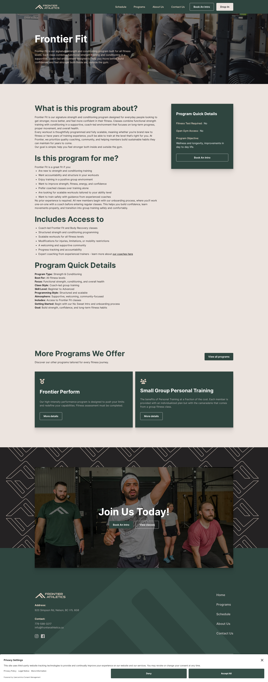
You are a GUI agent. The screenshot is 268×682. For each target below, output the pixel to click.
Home (220, 595)
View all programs (219, 356)
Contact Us (178, 6)
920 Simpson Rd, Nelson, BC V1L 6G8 (57, 610)
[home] (47, 6)
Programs (139, 6)
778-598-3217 (43, 623)
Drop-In (224, 6)
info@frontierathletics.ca (49, 627)
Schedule (120, 6)
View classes (147, 524)
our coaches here (123, 253)
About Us (158, 6)
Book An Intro (202, 6)
